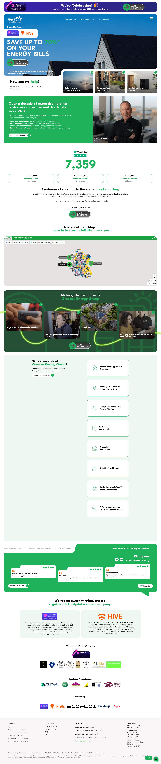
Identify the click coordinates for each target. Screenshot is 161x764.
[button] (117, 559)
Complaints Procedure (100, 753)
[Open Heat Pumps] (75, 19)
